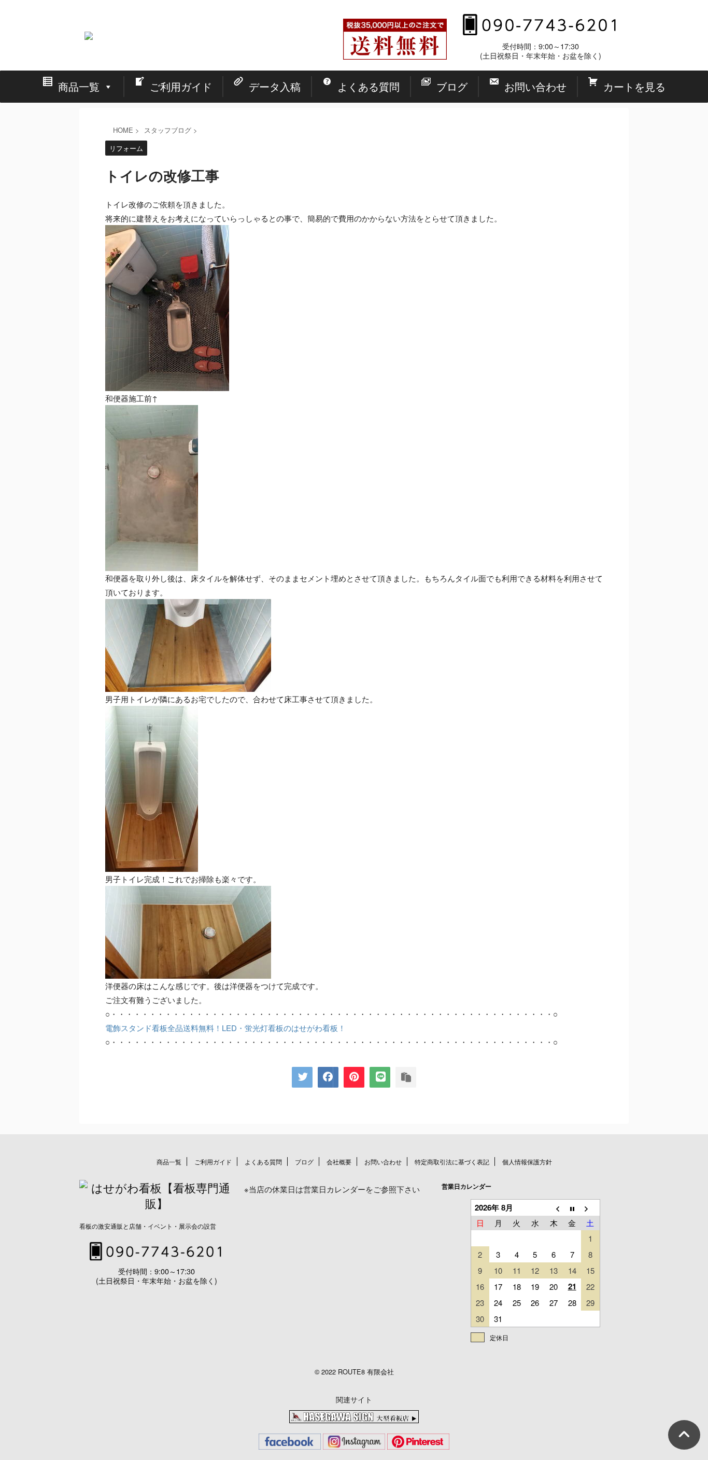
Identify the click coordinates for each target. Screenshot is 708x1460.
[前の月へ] (553, 1208)
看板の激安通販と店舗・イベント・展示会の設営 (147, 1225)
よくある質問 (263, 1161)
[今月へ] (572, 1208)
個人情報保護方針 (527, 1161)
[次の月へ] (590, 1208)
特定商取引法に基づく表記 (452, 1161)
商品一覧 (169, 1161)
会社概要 (339, 1161)
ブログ (304, 1161)
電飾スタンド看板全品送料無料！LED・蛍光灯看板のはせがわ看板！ (225, 1027)
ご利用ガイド (213, 1161)
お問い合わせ (383, 1161)
